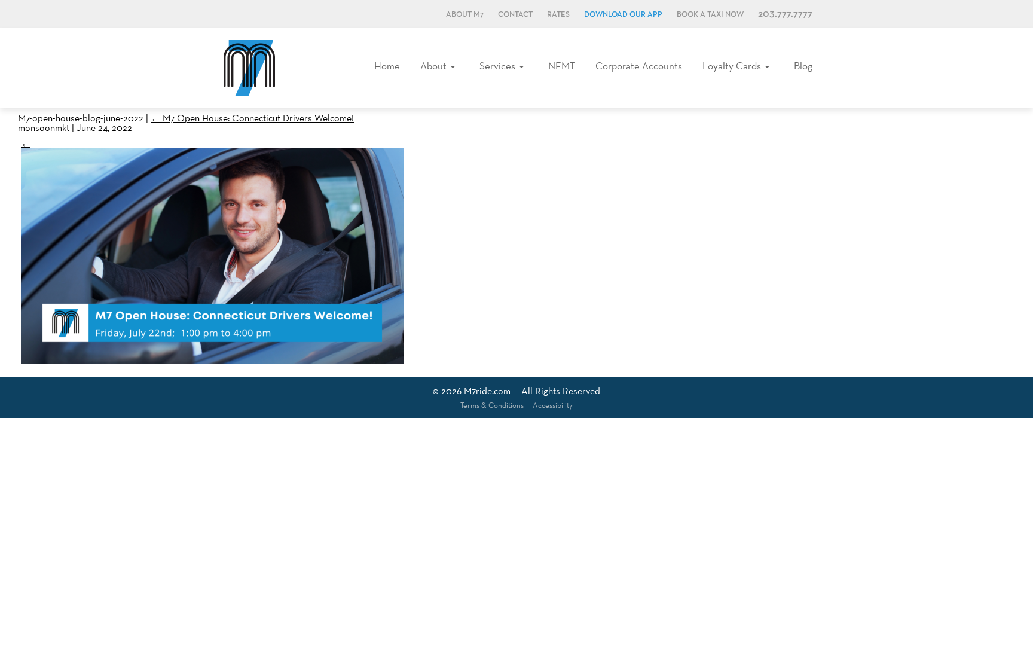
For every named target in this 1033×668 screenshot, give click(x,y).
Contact (515, 15)
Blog (803, 65)
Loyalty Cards (731, 65)
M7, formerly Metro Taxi (249, 68)
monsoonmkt (43, 127)
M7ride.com (487, 391)
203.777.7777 (785, 14)
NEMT (561, 65)
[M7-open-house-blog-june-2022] (212, 360)
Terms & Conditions (492, 405)
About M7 (465, 15)
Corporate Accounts (638, 65)
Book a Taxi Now (710, 15)
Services (497, 65)
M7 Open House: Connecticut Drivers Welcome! (252, 118)
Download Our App (623, 15)
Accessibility (553, 405)
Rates (558, 15)
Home (387, 65)
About (433, 65)
